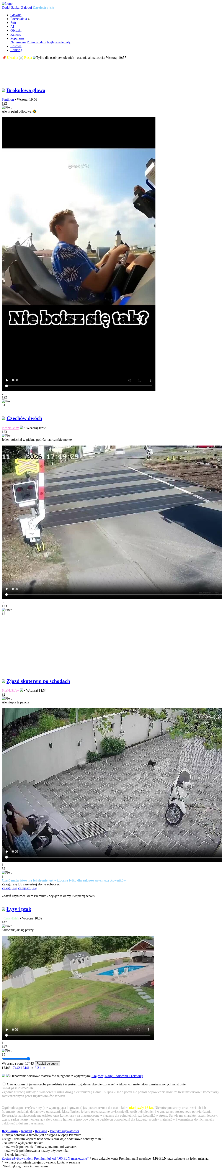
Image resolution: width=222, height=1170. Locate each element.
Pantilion (8, 99)
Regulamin (10, 1131)
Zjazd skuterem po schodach (38, 681)
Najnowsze (18, 42)
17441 (25, 1068)
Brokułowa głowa (26, 90)
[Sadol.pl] (7, 3)
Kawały (15, 34)
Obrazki (15, 30)
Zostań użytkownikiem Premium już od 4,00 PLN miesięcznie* (46, 1158)
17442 (15, 1068)
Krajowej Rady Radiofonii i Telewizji (117, 1076)
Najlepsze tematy (58, 42)
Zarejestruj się (43, 7)
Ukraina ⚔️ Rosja (19, 57)
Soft (13, 23)
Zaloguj (26, 7)
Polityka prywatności (64, 1131)
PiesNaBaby (10, 428)
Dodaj (6, 7)
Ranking (16, 50)
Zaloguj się (9, 888)
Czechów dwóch (24, 418)
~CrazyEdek (10, 918)
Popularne (17, 38)
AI (12, 26)
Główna (15, 15)
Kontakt (26, 1131)
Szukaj (15, 7)
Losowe (15, 46)
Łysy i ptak (19, 909)
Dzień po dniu (36, 42)
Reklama (41, 1131)
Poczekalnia (18, 19)
